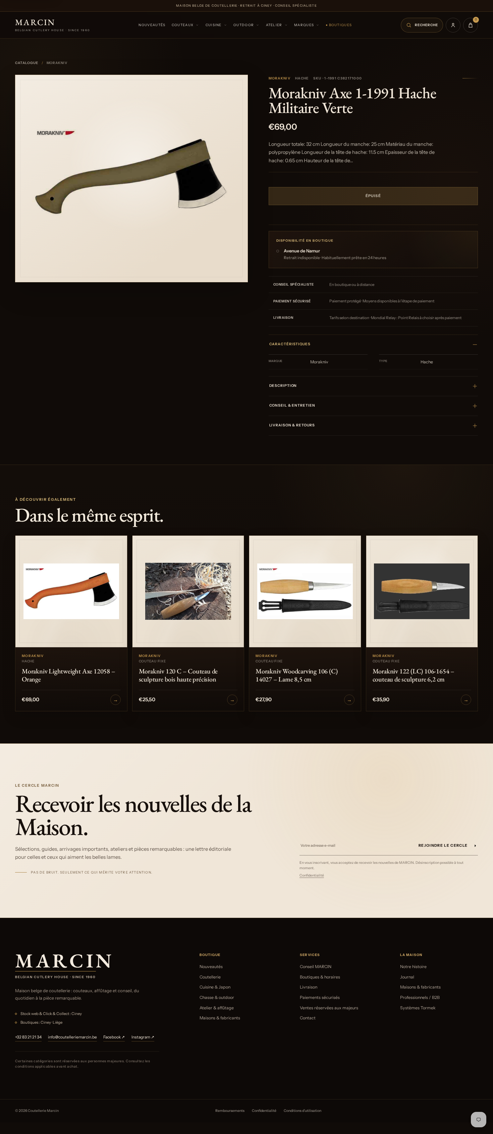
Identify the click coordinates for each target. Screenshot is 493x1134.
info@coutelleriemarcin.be (72, 1036)
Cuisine (214, 25)
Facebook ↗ (114, 1036)
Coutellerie (210, 976)
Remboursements (229, 1111)
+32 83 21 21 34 (28, 1036)
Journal (407, 976)
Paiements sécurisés (320, 997)
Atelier (274, 25)
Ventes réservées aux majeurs (329, 1007)
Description (283, 385)
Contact (308, 1017)
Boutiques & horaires (320, 976)
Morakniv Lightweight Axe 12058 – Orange (68, 675)
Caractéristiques (290, 344)
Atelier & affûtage (217, 1007)
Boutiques (340, 25)
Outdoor (243, 25)
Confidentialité (311, 875)
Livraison (308, 987)
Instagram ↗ (142, 1036)
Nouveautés (152, 25)
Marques (304, 25)
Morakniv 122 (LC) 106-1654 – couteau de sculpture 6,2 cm (413, 675)
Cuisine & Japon (215, 987)
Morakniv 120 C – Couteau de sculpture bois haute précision (178, 675)
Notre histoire (413, 966)
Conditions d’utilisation (302, 1111)
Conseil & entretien (292, 405)
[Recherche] (422, 25)
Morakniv (279, 78)
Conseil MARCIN (315, 966)
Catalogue (26, 63)
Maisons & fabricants (220, 1017)
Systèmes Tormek (418, 1007)
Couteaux (183, 25)
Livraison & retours (292, 425)
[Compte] (453, 25)
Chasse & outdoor (217, 997)
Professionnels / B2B (420, 997)
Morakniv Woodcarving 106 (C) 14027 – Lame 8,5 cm (296, 675)
